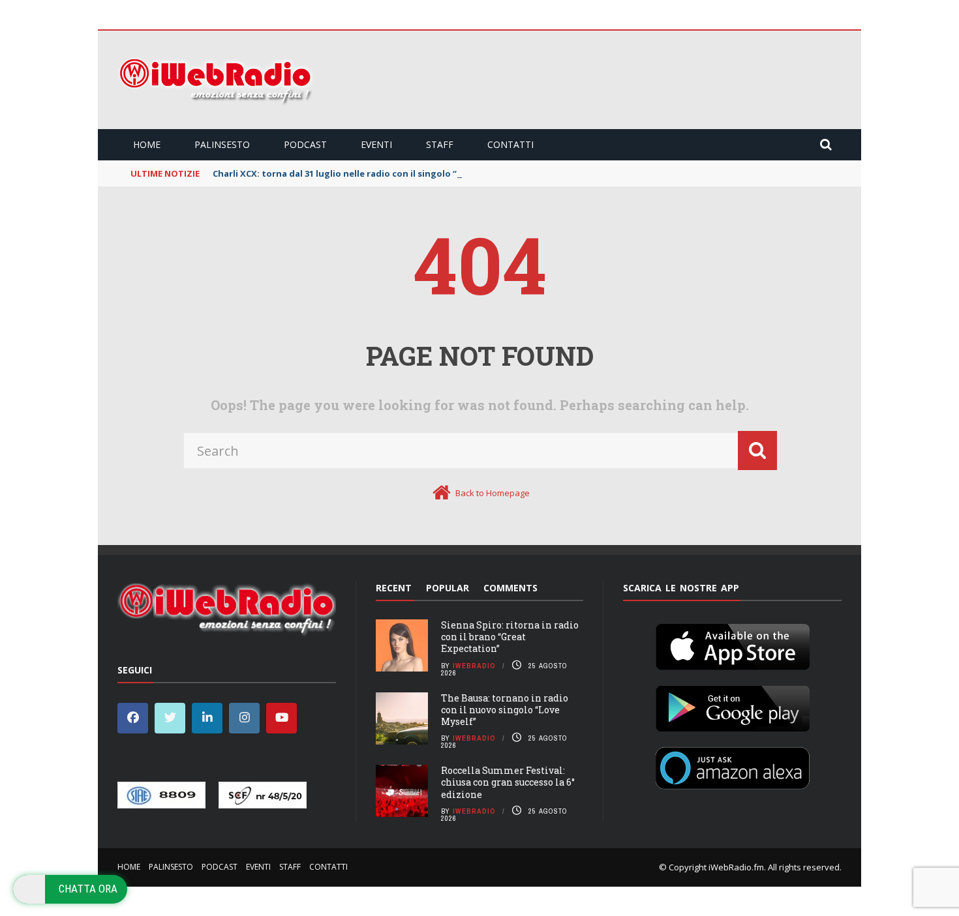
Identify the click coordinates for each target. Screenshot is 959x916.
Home (146, 144)
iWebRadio (474, 665)
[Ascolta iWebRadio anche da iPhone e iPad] (733, 644)
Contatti (510, 144)
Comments (510, 588)
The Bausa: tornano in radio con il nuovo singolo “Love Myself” (504, 710)
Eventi (376, 144)
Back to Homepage (492, 493)
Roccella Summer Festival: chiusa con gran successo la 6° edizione (508, 782)
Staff (439, 144)
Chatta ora (88, 888)
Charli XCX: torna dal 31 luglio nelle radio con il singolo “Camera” (353, 173)
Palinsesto (222, 144)
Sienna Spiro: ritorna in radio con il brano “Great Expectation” (510, 637)
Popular (447, 588)
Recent (394, 588)
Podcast (305, 144)
